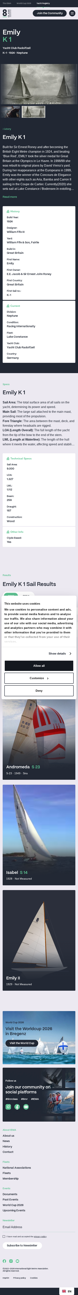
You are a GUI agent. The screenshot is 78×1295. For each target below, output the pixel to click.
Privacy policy (19, 1278)
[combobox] (66, 1291)
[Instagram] (8, 1107)
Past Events (10, 1199)
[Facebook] (17, 1107)
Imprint (6, 1278)
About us (8, 1136)
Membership (11, 1178)
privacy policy (40, 1236)
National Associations (17, 1168)
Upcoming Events (14, 1210)
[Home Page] (7, 13)
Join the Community (50, 13)
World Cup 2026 (13, 1205)
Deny (39, 690)
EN (69, 1291)
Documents (10, 1194)
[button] (72, 13)
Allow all (39, 665)
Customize (37, 678)
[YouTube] (26, 1107)
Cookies (33, 1278)
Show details (57, 653)
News (6, 1141)
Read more (10, 197)
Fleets (7, 1173)
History (7, 1146)
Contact (8, 1152)
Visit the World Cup (22, 1043)
